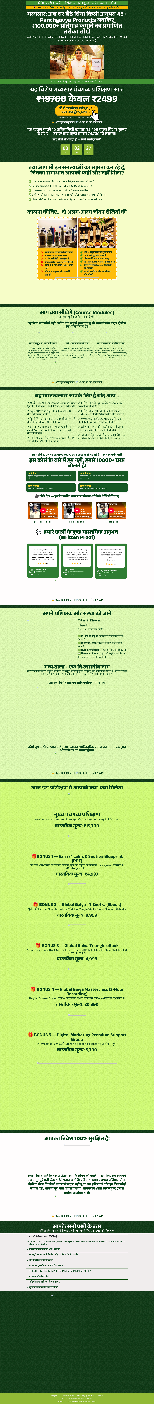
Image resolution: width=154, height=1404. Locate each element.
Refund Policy (81, 1396)
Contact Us (100, 1396)
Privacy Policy (55, 1396)
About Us (91, 1396)
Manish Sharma (76, 1401)
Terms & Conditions (68, 1396)
